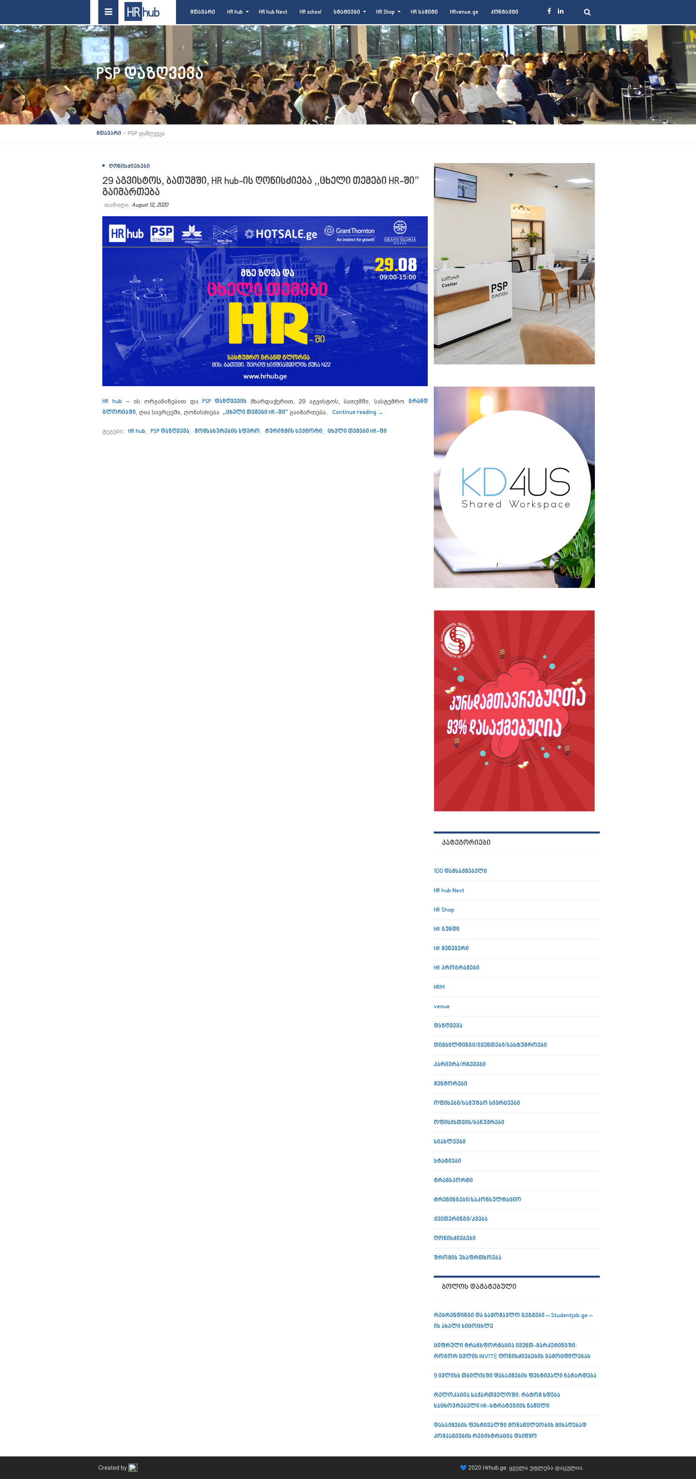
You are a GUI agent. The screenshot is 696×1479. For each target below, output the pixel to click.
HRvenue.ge (464, 12)
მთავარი (202, 12)
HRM (439, 987)
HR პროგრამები (456, 968)
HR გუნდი (447, 929)
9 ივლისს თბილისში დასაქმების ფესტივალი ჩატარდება (515, 1376)
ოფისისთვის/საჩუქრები (469, 1123)
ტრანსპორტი (453, 1181)
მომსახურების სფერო (227, 431)
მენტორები (450, 1084)
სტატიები (347, 12)
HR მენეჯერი (451, 949)
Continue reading (357, 412)
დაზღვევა (448, 1026)
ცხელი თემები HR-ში (357, 431)
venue (442, 1007)
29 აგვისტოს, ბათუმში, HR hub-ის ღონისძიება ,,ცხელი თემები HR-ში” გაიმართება (260, 187)
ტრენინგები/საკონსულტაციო (477, 1200)
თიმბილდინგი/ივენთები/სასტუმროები (490, 1045)
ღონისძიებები (129, 166)
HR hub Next (273, 12)
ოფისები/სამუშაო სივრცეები (477, 1103)
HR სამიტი (424, 12)
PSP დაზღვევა (170, 431)
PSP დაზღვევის (222, 401)
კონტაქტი (504, 12)
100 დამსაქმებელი (460, 871)
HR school (310, 12)
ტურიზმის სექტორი (293, 431)
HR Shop (385, 12)
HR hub (235, 12)
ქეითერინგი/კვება (461, 1219)
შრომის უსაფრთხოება (467, 1258)
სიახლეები (450, 1142)
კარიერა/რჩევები (460, 1065)
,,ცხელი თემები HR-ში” (255, 412)
